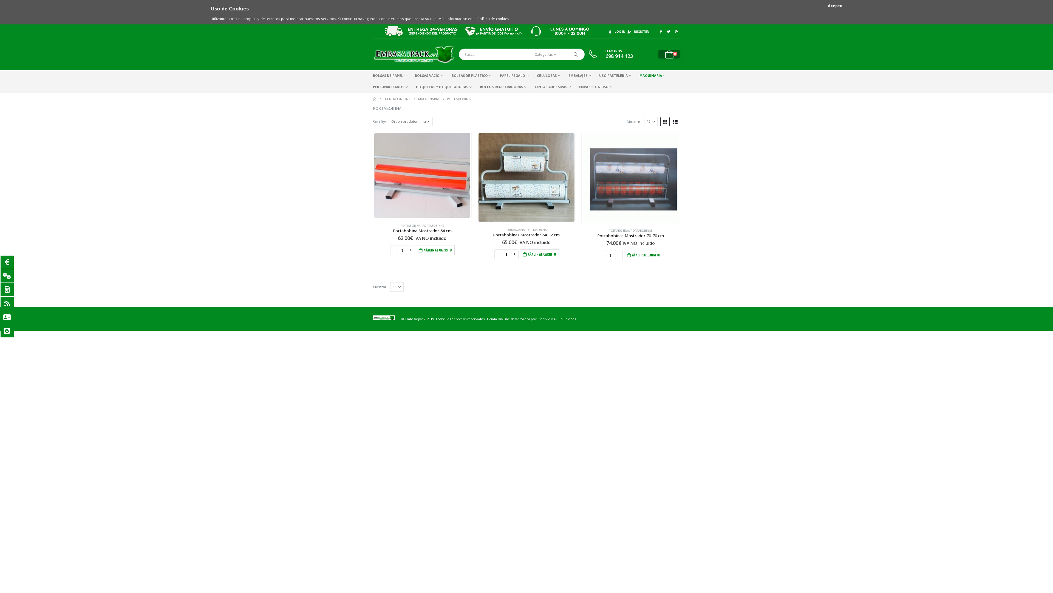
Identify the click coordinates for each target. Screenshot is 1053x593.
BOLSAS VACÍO (427, 75)
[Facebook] (660, 31)
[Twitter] (668, 31)
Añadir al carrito (438, 250)
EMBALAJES (577, 75)
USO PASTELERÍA (613, 75)
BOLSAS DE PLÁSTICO (470, 75)
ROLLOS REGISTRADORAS (501, 87)
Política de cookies (493, 18)
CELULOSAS (547, 75)
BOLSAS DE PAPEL (388, 75)
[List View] (675, 121)
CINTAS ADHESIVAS (551, 87)
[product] (422, 175)
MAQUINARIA (650, 75)
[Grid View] (665, 121)
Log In (620, 31)
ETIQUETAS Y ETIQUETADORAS (442, 87)
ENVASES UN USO (594, 87)
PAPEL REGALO (512, 75)
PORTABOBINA (410, 226)
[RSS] (676, 31)
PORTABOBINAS (433, 226)
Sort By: (379, 121)
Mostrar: (634, 121)
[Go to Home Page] (375, 99)
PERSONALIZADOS (388, 87)
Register (641, 31)
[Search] (575, 54)
